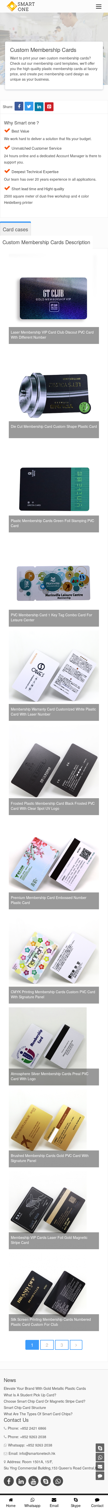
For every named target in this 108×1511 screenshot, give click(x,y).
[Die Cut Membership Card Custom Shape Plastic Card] (54, 350)
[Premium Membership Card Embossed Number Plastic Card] (54, 821)
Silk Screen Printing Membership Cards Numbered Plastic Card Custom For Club (51, 1322)
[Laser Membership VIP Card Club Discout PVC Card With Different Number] (54, 256)
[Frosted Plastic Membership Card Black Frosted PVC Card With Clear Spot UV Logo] (54, 727)
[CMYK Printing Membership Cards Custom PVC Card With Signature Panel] (54, 916)
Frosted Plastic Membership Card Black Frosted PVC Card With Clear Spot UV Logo (53, 806)
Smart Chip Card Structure (25, 1407)
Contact (97, 1505)
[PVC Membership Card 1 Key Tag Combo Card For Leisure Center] (54, 539)
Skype (76, 1505)
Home (11, 1505)
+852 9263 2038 (33, 1436)
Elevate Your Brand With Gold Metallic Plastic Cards (45, 1388)
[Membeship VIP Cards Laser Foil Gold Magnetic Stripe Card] (48, 1174)
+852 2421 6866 (33, 1428)
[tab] (15, 229)
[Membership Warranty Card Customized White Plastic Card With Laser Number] (54, 633)
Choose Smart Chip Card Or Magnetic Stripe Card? (44, 1401)
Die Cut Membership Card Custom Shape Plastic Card (54, 426)
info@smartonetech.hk (37, 1453)
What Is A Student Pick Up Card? (30, 1394)
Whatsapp (32, 1505)
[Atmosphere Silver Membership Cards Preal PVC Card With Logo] (48, 1010)
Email (54, 1505)
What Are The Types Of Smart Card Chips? (38, 1413)
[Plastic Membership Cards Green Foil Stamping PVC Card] (54, 444)
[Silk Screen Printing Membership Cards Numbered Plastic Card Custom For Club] (48, 1256)
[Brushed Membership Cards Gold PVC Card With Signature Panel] (48, 1092)
